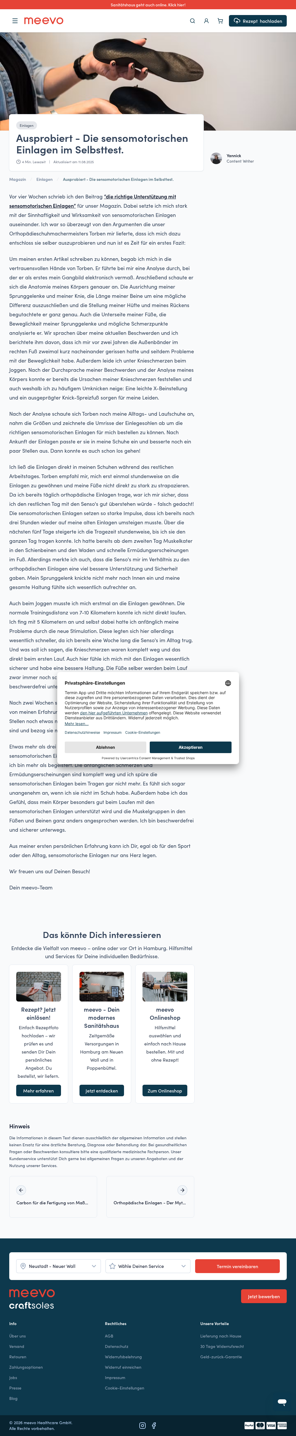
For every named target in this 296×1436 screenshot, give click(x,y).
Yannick (234, 155)
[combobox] (58, 1266)
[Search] (192, 21)
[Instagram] (142, 1425)
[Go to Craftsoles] (32, 1305)
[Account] (206, 21)
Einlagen (27, 125)
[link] (118, 179)
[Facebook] (154, 1425)
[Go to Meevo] (43, 20)
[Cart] (220, 21)
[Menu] (15, 21)
